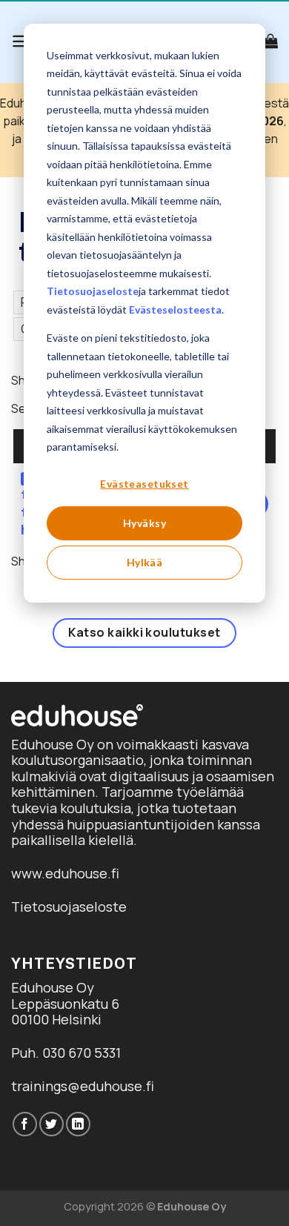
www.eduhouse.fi (65, 873)
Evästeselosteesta (175, 309)
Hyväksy (144, 523)
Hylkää (145, 562)
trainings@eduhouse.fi (82, 1086)
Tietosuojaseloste (93, 291)
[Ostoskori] (270, 41)
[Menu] (21, 41)
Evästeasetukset (144, 483)
